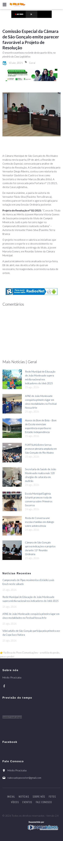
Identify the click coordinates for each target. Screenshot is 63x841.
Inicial (11, 796)
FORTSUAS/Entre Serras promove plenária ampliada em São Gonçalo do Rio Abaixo (41, 448)
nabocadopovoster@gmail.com (24, 777)
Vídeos (15, 802)
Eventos (27, 802)
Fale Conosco (44, 802)
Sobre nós (39, 796)
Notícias (24, 796)
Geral (32, 62)
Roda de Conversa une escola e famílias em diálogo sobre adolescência (39, 522)
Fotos (52, 796)
